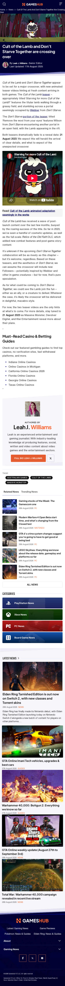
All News (32, 584)
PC (35, 508)
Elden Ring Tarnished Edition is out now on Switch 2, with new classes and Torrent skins (40, 569)
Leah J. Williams (20, 63)
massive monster (16, 482)
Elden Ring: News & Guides (47, 934)
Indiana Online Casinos (22, 362)
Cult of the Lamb (41, 478)
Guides (21, 768)
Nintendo (39, 528)
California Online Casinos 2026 (26, 371)
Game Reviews (47, 928)
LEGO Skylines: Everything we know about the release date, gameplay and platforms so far (40, 553)
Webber (34, 110)
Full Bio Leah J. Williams (28, 458)
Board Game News (24, 637)
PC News (19, 626)
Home (2, 10)
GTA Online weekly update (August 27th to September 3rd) (30, 852)
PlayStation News (24, 603)
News (11, 10)
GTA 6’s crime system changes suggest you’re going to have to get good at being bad (40, 537)
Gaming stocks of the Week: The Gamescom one (37, 502)
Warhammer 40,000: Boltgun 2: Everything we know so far (30, 807)
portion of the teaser (35, 116)
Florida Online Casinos (21, 375)
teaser (46, 94)
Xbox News (20, 614)
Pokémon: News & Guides (18, 934)
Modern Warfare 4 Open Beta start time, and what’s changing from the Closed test (38, 520)
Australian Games (17, 478)
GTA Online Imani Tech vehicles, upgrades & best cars (31, 762)
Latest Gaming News (17, 928)
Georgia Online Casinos (22, 380)
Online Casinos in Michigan (24, 366)
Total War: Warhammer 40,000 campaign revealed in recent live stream (29, 896)
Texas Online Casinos (21, 384)
